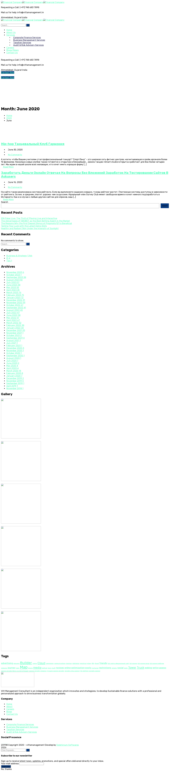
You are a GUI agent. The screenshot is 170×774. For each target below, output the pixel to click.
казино (162, 667)
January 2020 (14, 376)
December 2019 (15, 378)
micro (49, 668)
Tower (132, 667)
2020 (9, 118)
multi (53, 668)
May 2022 (12, 318)
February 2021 (14, 345)
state (126, 668)
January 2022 (15, 328)
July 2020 (12, 360)
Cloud (41, 663)
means (30, 668)
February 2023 (15, 295)
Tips (9, 261)
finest (97, 663)
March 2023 (13, 292)
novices (60, 667)
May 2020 (12, 365)
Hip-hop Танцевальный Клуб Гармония (32, 144)
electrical (83, 663)
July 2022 (13, 312)
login (17, 668)
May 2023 (12, 287)
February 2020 (14, 373)
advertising (7, 663)
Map (23, 667)
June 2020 (12, 363)
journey (11, 667)
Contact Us (12, 52)
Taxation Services (15, 729)
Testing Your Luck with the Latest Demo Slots (24, 226)
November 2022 (15, 302)
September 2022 (16, 307)
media (37, 667)
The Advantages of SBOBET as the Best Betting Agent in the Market (35, 221)
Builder (26, 663)
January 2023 (15, 297)
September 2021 (15, 338)
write (155, 667)
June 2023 (13, 285)
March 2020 (13, 371)
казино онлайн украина (37, 671)
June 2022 (13, 315)
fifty (93, 663)
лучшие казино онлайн (55, 671)
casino (35, 663)
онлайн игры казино (72, 671)
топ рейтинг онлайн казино (90, 671)
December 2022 (15, 300)
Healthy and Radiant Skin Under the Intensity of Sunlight (30, 228)
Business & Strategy (19, 255)
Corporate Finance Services (20, 724)
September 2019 (15, 383)
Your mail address (10, 763)
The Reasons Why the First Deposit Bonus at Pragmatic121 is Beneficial (36, 223)
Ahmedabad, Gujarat (11, 17)
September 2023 (16, 277)
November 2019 (15, 381)
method (44, 668)
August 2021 (13, 340)
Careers (10, 709)
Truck (140, 667)
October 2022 (14, 305)
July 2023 (12, 282)
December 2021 (15, 330)
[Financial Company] (11, 2)
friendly (103, 663)
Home (9, 115)
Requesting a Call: (10, 7)
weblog (148, 667)
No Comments (15, 154)
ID (8, 258)
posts (88, 667)
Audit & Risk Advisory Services (21, 732)
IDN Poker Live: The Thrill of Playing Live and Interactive (29, 218)
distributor (75, 663)
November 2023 (15, 272)
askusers (16, 663)
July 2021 (12, 343)
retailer (114, 668)
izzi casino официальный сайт (118, 663)
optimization (78, 667)
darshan (69, 663)
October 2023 (14, 275)
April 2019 (12, 386)
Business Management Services (22, 727)
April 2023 (13, 290)
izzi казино (133, 663)
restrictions (105, 667)
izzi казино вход (143, 663)
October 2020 (14, 353)
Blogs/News (12, 50)
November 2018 (14, 388)
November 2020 (15, 350)
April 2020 (12, 368)
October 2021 (14, 335)
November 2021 (14, 333)
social (120, 667)
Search (4, 202)
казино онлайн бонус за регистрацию (14, 671)
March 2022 (13, 323)
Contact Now (7, 72)
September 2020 (15, 355)
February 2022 (15, 325)
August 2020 (13, 358)
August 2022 (14, 310)
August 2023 (14, 280)
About (9, 706)
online (67, 667)
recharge (95, 668)
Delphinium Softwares (67, 745)
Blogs (9, 711)
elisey (89, 663)
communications (59, 663)
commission (50, 663)
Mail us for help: (9, 12)
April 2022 (13, 320)
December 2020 (15, 348)
